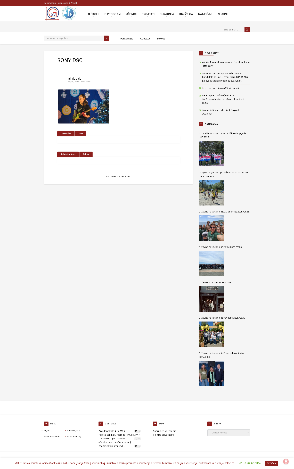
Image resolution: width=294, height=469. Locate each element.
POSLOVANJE (126, 39)
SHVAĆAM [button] (271, 463)
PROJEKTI (148, 14)
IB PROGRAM (112, 14)
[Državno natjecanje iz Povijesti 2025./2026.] (211, 334)
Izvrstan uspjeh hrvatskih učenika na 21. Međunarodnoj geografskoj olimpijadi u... (115, 442)
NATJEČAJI (205, 14)
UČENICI (131, 14)
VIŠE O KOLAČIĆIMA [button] (250, 463)
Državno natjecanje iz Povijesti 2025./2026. (222, 317)
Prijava (47, 430)
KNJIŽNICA (186, 14)
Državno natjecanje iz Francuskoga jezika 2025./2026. (221, 355)
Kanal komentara (52, 436)
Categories (66, 133)
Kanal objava (73, 430)
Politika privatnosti (163, 434)
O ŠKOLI (93, 14)
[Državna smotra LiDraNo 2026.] (211, 299)
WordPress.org (74, 436)
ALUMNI (222, 14)
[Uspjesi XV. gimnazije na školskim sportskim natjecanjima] (211, 192)
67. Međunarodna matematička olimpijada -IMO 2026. (223, 135)
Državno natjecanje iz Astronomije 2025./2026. (224, 211)
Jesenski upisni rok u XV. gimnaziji (220, 88)
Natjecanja (211, 124)
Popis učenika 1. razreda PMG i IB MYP (119, 434)
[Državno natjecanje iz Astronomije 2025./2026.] (211, 228)
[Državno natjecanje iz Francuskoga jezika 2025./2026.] (211, 373)
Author (86, 154)
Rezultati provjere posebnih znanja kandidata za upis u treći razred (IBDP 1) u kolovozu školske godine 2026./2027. (225, 77)
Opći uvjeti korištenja (164, 431)
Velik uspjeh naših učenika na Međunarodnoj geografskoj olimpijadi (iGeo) (223, 99)
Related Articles (68, 154)
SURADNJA (167, 14)
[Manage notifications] (286, 461)
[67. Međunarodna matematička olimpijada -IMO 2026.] (211, 153)
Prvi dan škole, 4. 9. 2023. (112, 431)
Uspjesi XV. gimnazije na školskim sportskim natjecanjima (223, 174)
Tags (80, 133)
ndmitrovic (74, 78)
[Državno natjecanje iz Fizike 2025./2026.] (211, 263)
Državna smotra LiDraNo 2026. (215, 282)
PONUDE (161, 39)
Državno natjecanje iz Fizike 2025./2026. (220, 247)
